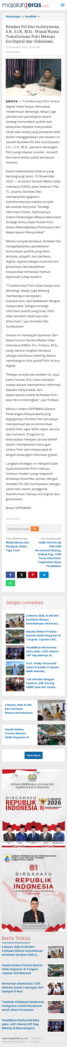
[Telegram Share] (44, 575)
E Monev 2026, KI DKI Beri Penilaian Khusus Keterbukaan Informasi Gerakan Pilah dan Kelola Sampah (43, 623)
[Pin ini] (32, 575)
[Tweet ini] (21, 575)
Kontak (35, 1041)
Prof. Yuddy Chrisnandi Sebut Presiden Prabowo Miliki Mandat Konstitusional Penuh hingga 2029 (42, 671)
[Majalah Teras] (25, 5)
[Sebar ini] (10, 575)
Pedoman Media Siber (14, 1041)
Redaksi (36, 1038)
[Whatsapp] (10, 583)
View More (34, 755)
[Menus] (62, 5)
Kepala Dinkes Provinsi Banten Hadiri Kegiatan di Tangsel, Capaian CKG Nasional (17, 737)
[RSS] (35, 528)
